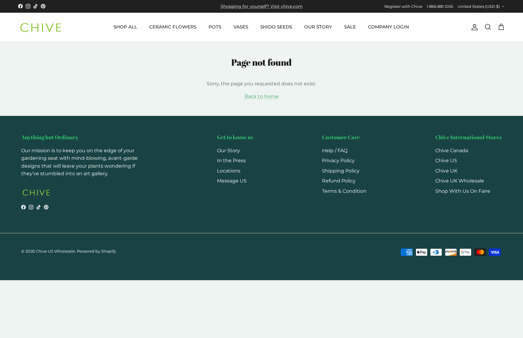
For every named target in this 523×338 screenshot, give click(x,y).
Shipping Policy (341, 171)
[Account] (473, 27)
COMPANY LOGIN (388, 27)
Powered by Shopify (96, 251)
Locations (228, 171)
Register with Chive (403, 6)
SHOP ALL (125, 27)
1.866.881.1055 (440, 6)
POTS (215, 27)
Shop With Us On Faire (462, 191)
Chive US (446, 160)
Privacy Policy (338, 160)
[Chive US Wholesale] (41, 27)
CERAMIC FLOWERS (172, 27)
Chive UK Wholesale (459, 181)
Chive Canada (451, 150)
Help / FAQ (334, 150)
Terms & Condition (344, 191)
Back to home (262, 96)
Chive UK (446, 171)
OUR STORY (318, 27)
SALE (350, 27)
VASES (240, 27)
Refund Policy (339, 181)
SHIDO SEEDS (276, 27)
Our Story (228, 150)
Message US (232, 181)
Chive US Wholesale (55, 251)
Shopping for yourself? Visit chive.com (262, 6)
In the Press (231, 160)
